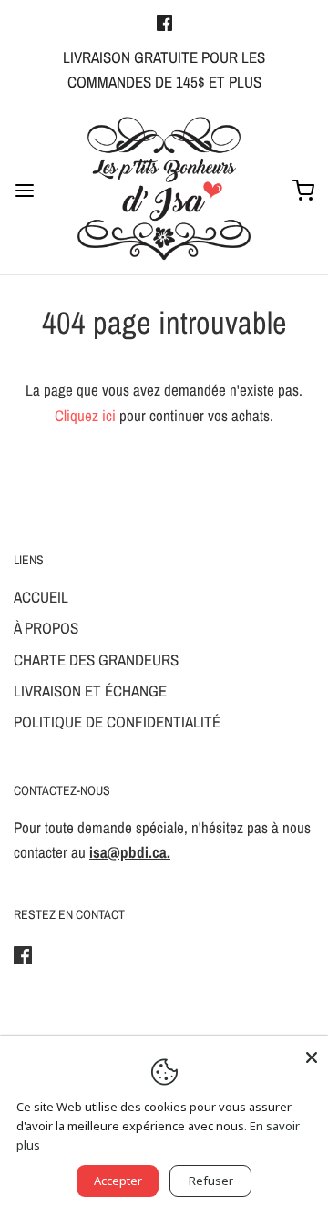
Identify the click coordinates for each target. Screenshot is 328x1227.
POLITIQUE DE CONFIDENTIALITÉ (117, 721)
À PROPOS (46, 627)
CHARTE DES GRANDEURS (96, 659)
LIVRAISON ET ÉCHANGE (90, 690)
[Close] (311, 1052)
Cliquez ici (85, 415)
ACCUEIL (41, 596)
